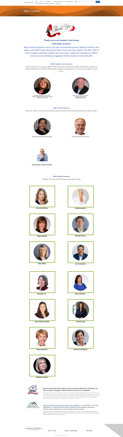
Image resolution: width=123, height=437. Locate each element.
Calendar (66, 430)
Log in (98, 1)
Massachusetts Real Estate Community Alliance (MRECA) (61, 405)
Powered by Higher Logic (61, 435)
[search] (80, 2)
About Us (50, 430)
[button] (41, 2)
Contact (55, 430)
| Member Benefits (73, 430)
